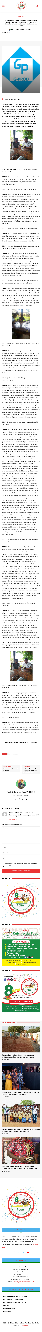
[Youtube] (26, 799)
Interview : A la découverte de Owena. (10, 769)
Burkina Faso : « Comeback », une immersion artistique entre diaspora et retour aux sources (18, 1056)
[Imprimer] (29, 36)
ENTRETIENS (21, 16)
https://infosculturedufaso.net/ (21, 795)
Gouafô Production (13, 754)
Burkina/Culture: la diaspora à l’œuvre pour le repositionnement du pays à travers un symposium (19, 1167)
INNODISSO (25, 1325)
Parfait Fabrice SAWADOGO (24, 29)
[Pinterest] (20, 36)
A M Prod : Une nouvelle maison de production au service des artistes (30, 770)
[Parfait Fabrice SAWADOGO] (10, 30)
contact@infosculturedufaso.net (23, 1282)
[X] (15, 36)
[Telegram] (34, 36)
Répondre (13, 819)
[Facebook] (10, 36)
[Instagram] (19, 799)
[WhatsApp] (25, 36)
